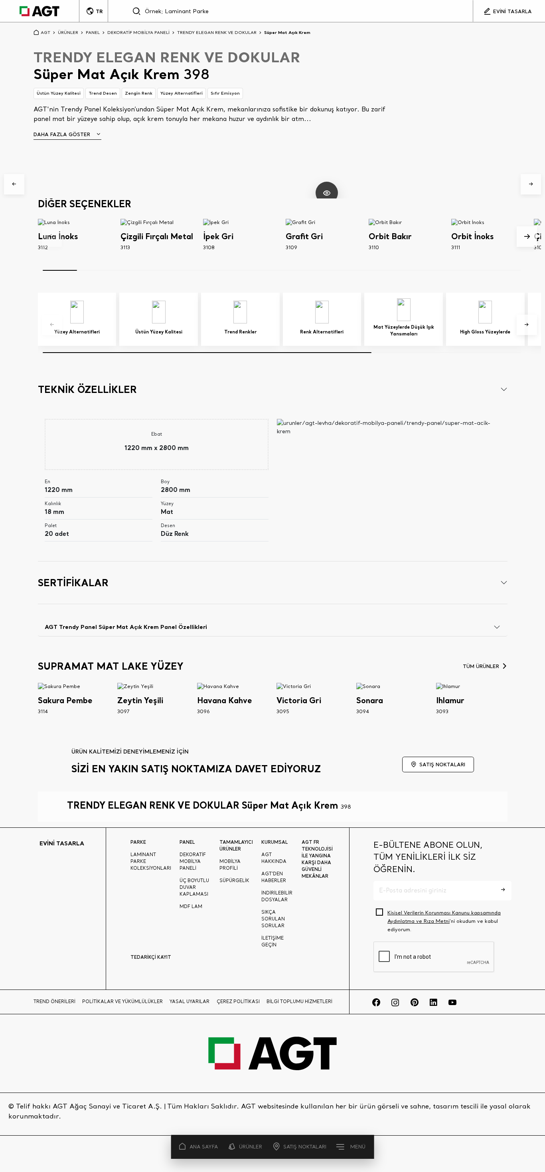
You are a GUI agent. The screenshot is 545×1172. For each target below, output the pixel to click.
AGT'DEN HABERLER (273, 877)
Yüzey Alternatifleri (181, 93)
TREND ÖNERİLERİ (54, 1001)
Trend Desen (103, 93)
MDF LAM (191, 906)
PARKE (138, 842)
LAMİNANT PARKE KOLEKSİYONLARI (150, 861)
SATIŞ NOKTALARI (304, 1147)
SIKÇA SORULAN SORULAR (273, 918)
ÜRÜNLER (250, 1147)
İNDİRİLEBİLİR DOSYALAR (276, 896)
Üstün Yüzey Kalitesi (59, 93)
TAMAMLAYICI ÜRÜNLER (236, 845)
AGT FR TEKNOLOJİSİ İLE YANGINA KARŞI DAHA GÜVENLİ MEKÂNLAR (317, 859)
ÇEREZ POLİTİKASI (238, 1001)
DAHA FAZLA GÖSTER (62, 134)
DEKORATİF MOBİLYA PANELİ (138, 32)
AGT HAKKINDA (273, 858)
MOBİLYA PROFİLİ (230, 865)
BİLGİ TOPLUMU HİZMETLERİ (299, 1001)
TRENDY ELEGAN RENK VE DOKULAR (217, 32)
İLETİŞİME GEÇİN (272, 941)
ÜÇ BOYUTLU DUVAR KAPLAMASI (194, 887)
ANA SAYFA (204, 1147)
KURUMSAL (274, 842)
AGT (45, 32)
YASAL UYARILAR (189, 1001)
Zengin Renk (138, 93)
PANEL (93, 32)
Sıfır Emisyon (225, 93)
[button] (14, 184)
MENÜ (357, 1147)
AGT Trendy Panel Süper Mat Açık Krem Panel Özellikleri (126, 627)
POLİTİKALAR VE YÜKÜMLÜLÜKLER (122, 1001)
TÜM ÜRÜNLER (481, 666)
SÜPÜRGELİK (234, 880)
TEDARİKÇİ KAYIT (150, 957)
